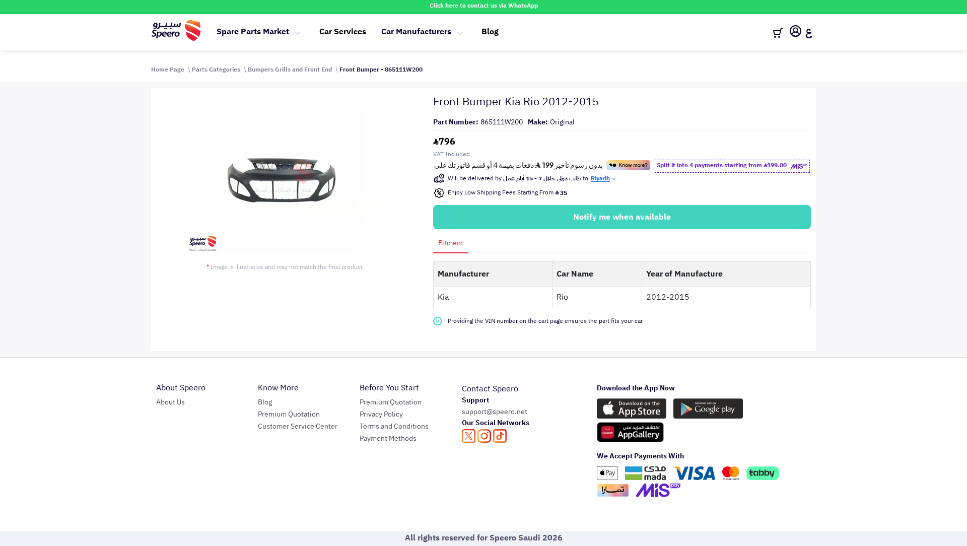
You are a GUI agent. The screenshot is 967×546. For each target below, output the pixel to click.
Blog (490, 31)
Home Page (167, 69)
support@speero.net (494, 411)
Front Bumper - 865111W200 (381, 69)
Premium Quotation (289, 414)
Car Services (342, 31)
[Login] (795, 32)
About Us (170, 402)
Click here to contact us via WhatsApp (484, 5)
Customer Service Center (297, 426)
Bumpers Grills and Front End (290, 69)
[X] (468, 436)
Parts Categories (216, 69)
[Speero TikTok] (500, 436)
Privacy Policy (381, 414)
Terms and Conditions (394, 426)
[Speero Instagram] (484, 436)
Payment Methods (388, 438)
